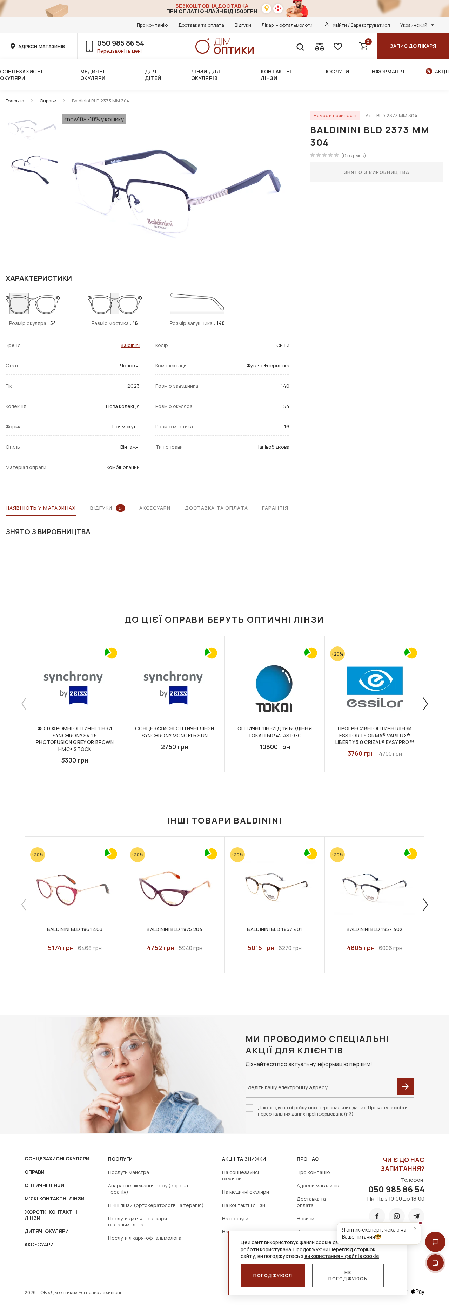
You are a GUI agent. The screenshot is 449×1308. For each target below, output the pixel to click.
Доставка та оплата (201, 25)
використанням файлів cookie (341, 1256)
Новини (305, 1218)
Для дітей (153, 74)
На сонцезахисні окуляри (242, 1175)
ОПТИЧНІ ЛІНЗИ (44, 1185)
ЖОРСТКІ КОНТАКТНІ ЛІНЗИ (51, 1214)
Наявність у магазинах (41, 507)
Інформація (387, 71)
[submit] (405, 1086)
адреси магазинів (41, 46)
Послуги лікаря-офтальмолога (144, 1237)
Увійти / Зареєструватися (361, 25)
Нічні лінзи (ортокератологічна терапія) (156, 1205)
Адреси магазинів (318, 1185)
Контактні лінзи (276, 74)
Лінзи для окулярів (205, 74)
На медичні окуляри (245, 1191)
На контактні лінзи (243, 1205)
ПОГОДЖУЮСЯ (273, 1275)
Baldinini (130, 345)
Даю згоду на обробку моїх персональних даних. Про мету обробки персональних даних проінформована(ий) (333, 1110)
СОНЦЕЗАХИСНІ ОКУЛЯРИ (57, 1158)
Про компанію (152, 25)
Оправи (48, 100)
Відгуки (243, 25)
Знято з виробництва (377, 172)
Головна (15, 100)
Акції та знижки (244, 1158)
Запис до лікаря (413, 45)
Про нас (308, 1158)
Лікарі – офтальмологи (287, 25)
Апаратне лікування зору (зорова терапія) (148, 1188)
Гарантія (275, 507)
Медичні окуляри (93, 74)
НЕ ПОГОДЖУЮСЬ (348, 1275)
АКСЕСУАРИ (39, 1244)
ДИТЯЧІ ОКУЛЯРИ (47, 1231)
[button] (435, 1242)
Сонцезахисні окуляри (21, 74)
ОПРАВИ (35, 1171)
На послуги (235, 1218)
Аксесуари (155, 507)
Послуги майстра (128, 1172)
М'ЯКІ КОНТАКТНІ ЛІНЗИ (55, 1198)
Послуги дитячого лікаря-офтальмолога (138, 1221)
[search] (299, 45)
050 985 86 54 (120, 43)
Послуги (336, 71)
